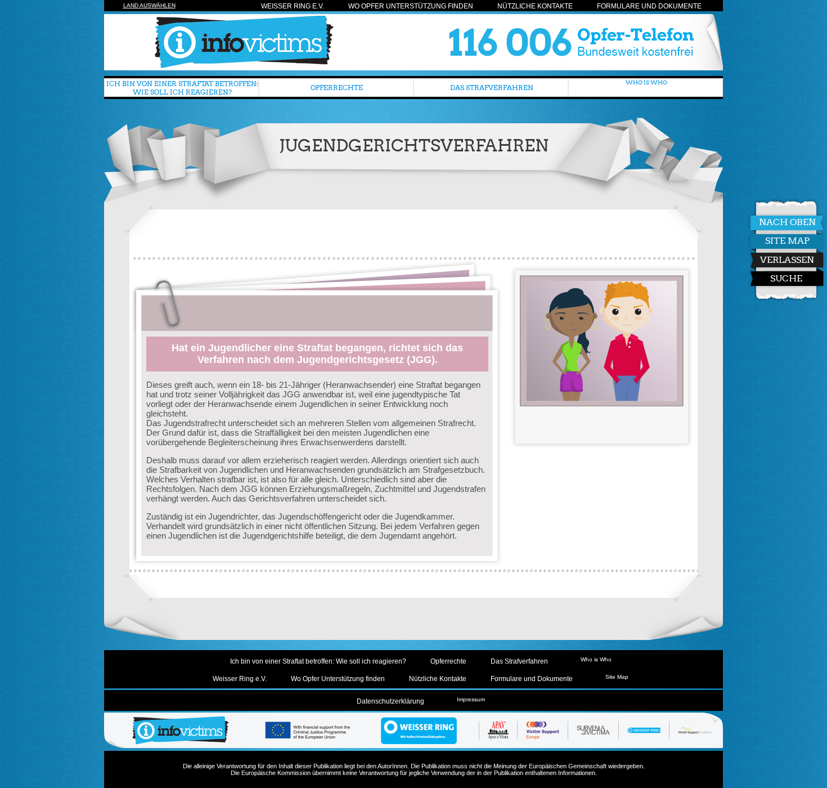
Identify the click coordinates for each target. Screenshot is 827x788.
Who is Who (646, 82)
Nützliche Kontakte (535, 6)
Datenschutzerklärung (390, 701)
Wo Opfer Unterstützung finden (410, 6)
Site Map (787, 240)
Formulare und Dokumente (649, 6)
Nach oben (787, 222)
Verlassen (787, 259)
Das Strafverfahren (491, 87)
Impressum (471, 699)
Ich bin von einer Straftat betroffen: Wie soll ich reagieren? (182, 87)
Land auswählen (149, 5)
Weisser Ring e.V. (292, 6)
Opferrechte (337, 87)
